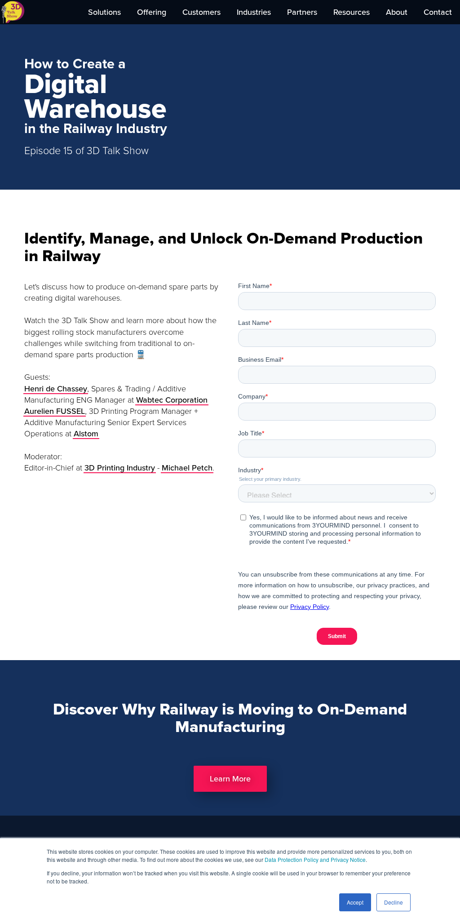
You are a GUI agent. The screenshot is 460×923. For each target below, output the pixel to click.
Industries (254, 12)
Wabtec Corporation (172, 400)
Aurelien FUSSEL (54, 411)
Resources (351, 12)
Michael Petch (187, 468)
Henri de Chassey (55, 389)
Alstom (86, 434)
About (396, 12)
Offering (151, 12)
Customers (201, 12)
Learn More (230, 779)
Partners (302, 12)
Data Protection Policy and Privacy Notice (315, 859)
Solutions (104, 12)
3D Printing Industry (119, 468)
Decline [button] (393, 902)
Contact (438, 12)
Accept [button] (355, 902)
